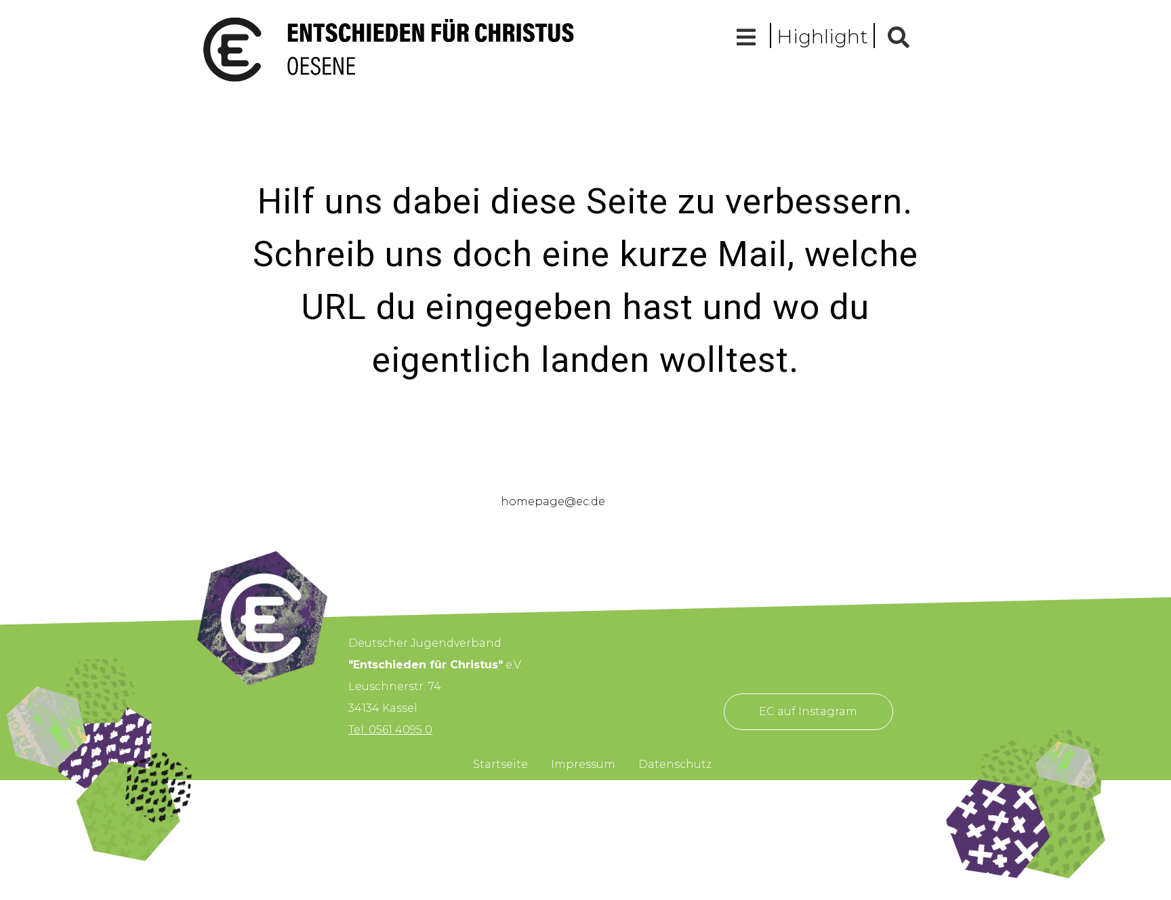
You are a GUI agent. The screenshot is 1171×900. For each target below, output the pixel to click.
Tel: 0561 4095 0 (390, 729)
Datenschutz (675, 764)
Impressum (583, 764)
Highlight (822, 36)
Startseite (500, 764)
